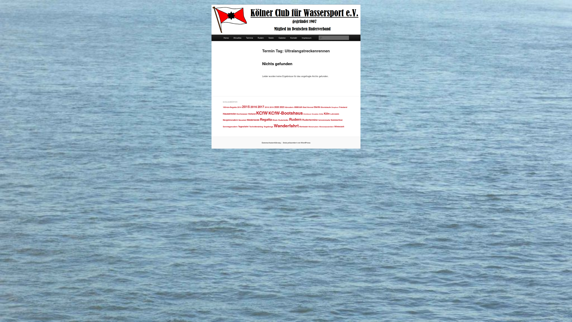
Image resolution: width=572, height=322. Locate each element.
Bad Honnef (308, 107)
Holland (252, 113)
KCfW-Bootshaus (285, 113)
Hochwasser (242, 114)
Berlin (317, 107)
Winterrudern (313, 127)
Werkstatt (303, 126)
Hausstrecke (229, 113)
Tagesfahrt (243, 126)
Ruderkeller (283, 120)
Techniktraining (256, 126)
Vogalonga (268, 126)
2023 (282, 107)
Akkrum (298, 107)
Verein (271, 37)
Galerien (282, 37)
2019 (271, 107)
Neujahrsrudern (230, 119)
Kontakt (293, 37)
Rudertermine (310, 119)
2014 (239, 107)
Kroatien (315, 114)
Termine (249, 37)
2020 (276, 107)
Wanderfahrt (286, 126)
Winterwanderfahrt (326, 127)
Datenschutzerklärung (271, 142)
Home (226, 37)
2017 (261, 107)
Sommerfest (337, 119)
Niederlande (253, 119)
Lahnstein (334, 114)
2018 (267, 107)
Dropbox (334, 107)
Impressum (306, 37)
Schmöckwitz (324, 120)
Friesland (343, 107)
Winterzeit (339, 126)
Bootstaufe (326, 107)
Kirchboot (307, 114)
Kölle (321, 114)
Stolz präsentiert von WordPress (296, 142)
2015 (246, 106)
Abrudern (289, 107)
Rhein (275, 120)
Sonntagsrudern (230, 126)
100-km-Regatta (230, 107)
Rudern (261, 37)
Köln (327, 114)
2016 (253, 107)
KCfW (262, 113)
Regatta (266, 119)
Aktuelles (237, 37)
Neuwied (242, 120)
